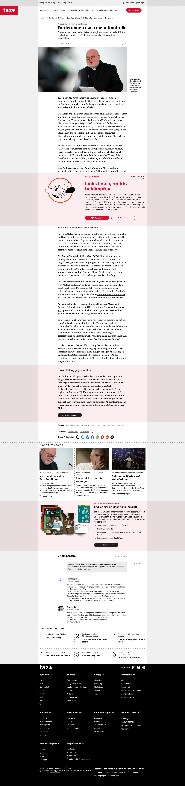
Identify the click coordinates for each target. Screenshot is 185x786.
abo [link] (120, 3)
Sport (42, 694)
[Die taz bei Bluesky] (138, 668)
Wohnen (70, 694)
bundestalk (44, 718)
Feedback (71, 749)
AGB (125, 772)
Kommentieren (73, 432)
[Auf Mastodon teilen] (82, 437)
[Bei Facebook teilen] (92, 437)
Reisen (42, 749)
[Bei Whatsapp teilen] (97, 437)
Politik (42, 680)
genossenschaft (127, 684)
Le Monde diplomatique (131, 725)
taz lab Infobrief (73, 728)
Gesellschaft (53, 18)
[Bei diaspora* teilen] (102, 437)
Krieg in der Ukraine (75, 684)
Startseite (43, 18)
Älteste (124, 557)
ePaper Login (72, 756)
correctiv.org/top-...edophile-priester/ (92, 619)
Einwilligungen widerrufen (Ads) (106, 776)
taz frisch (70, 721)
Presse (97, 694)
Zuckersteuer (72, 680)
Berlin (42, 697)
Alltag (62, 18)
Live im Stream (100, 725)
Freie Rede (44, 732)
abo (123, 680)
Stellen (97, 690)
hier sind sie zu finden (82, 569)
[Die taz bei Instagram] (143, 668)
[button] (144, 10)
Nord (41, 701)
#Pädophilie (86, 425)
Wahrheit (43, 704)
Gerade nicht (135, 177)
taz (46, 667)
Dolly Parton (72, 697)
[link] (45, 10)
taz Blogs (125, 719)
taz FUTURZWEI (127, 722)
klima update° (45, 725)
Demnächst (98, 718)
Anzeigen (43, 760)
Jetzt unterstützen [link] (69, 415)
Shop (42, 756)
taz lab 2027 (99, 732)
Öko (41, 684)
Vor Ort (97, 721)
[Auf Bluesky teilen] (87, 437)
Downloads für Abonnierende (78, 759)
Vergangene (99, 728)
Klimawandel (72, 701)
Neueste (118, 557)
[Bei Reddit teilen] (107, 437)
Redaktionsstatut (110, 769)
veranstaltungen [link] (50, 3)
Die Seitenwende (100, 687)
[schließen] (143, 177)
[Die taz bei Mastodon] (133, 668)
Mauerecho (44, 728)
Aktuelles (97, 680)
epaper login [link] (140, 3)
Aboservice (71, 752)
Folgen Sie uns (125, 668)
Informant (98, 772)
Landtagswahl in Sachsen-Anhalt (77, 689)
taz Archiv (125, 729)
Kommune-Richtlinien (126, 769)
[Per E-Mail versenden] (77, 437)
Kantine (43, 753)
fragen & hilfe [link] (67, 3)
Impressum (118, 772)
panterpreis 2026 (128, 697)
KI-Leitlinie (140, 769)
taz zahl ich (125, 687)
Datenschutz (108, 772)
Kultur (42, 690)
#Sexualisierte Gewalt (99, 425)
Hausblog (98, 684)
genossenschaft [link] (128, 3)
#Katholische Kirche (73, 425)
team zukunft (72, 718)
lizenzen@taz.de (55, 772)
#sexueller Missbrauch (116, 425)
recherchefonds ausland (131, 690)
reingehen (44, 735)
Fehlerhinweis (84, 432)
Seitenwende (133, 772)
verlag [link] (42, 3)
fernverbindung (46, 721)
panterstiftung (127, 694)
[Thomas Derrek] (61, 608)
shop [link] (59, 3)
